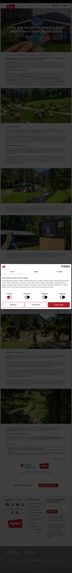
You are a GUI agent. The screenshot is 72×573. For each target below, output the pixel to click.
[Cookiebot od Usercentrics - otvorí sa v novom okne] (62, 266)
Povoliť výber (36, 305)
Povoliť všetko (58, 305)
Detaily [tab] (36, 271)
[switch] (27, 297)
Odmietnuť (13, 305)
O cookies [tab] (59, 271)
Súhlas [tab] (12, 271)
